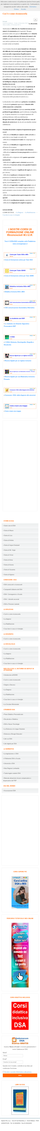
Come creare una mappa (13, 411)
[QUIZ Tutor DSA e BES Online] (20, 955)
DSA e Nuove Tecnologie (11, 724)
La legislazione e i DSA (11, 754)
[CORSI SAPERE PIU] (20, 892)
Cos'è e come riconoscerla (12, 614)
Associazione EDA (10, 790)
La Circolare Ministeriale (11, 704)
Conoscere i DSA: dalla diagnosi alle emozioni (20, 395)
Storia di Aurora (9, 565)
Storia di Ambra (9, 540)
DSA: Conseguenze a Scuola (13, 594)
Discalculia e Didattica (11, 719)
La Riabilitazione (30, 212)
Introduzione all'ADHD (10, 675)
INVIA (20, 1075)
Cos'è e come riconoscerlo (12, 680)
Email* (5, 1059)
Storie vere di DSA (10, 525)
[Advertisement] (20, 444)
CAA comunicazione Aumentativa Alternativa (20, 308)
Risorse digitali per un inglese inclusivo (18, 361)
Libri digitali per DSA (10, 743)
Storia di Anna (8, 560)
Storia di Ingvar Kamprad (11, 545)
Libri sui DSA (8, 739)
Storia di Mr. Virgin (9, 550)
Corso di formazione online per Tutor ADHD (19, 276)
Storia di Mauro (8, 530)
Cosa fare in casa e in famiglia (11, 215)
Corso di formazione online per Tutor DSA (19, 260)
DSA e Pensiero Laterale (11, 604)
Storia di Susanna (9, 569)
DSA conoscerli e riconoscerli (13, 584)
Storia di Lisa (8, 535)
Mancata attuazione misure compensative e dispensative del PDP (17, 779)
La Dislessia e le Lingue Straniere (14, 729)
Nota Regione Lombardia (11, 768)
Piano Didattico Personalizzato (13, 714)
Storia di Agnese (9, 574)
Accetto (23, 9)
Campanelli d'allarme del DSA (13, 589)
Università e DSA (9, 763)
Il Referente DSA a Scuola (12, 758)
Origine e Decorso (9, 685)
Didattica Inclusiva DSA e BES (15, 292)
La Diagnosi (19, 212)
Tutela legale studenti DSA (12, 773)
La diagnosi (7, 619)
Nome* (5, 1052)
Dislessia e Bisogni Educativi (13, 734)
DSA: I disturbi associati (11, 599)
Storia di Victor (8, 555)
